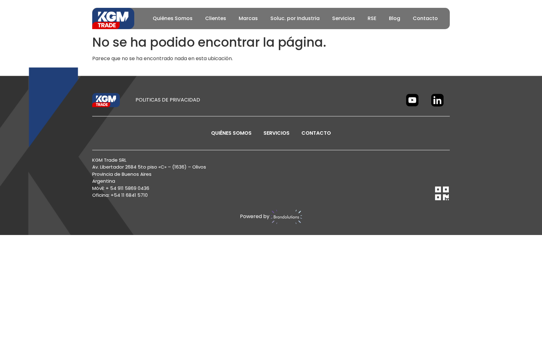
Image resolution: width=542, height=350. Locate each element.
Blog (394, 18)
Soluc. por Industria (295, 18)
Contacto (425, 18)
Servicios (343, 18)
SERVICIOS (276, 133)
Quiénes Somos (173, 18)
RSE (372, 18)
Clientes (215, 18)
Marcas (248, 18)
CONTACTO (316, 133)
